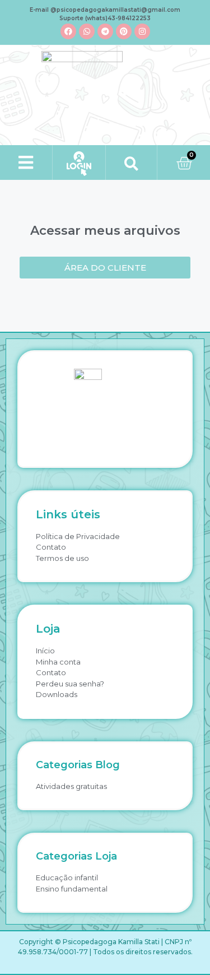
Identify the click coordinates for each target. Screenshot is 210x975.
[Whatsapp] (87, 31)
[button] (26, 162)
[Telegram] (105, 31)
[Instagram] (142, 31)
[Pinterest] (124, 31)
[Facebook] (68, 31)
